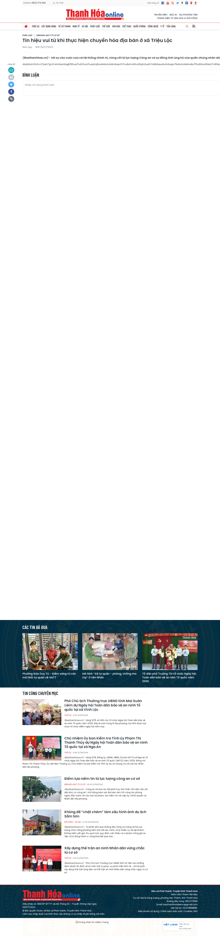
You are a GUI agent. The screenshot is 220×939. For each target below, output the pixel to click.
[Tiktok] (182, 3)
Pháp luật (95, 26)
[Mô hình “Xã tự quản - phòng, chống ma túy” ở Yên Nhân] (110, 651)
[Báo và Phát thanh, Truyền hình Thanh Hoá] (95, 14)
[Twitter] (177, 3)
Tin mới (59, 2)
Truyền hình (160, 14)
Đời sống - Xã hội (72, 822)
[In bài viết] (11, 77)
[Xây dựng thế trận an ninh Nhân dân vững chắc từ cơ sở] (41, 858)
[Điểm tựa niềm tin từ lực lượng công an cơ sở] (41, 789)
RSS (196, 911)
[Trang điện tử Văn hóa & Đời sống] (186, 3)
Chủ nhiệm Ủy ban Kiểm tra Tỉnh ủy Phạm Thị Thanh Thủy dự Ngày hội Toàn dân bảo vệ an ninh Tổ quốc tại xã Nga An (106, 742)
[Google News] (172, 3)
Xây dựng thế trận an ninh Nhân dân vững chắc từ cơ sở (104, 850)
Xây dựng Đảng (48, 26)
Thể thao (126, 26)
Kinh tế (76, 26)
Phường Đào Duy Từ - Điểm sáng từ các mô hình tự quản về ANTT (49, 675)
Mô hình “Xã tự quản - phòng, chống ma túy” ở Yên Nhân (109, 675)
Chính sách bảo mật (171, 911)
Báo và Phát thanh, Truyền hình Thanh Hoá (51, 895)
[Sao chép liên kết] (11, 99)
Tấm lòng (171, 26)
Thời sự (35, 26)
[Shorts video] (195, 3)
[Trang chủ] (26, 26)
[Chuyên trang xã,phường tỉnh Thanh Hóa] (191, 3)
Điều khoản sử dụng (148, 911)
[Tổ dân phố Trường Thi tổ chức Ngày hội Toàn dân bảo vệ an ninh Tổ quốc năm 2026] (170, 651)
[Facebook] (162, 3)
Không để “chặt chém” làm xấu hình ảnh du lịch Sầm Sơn (105, 814)
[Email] (11, 70)
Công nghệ (153, 26)
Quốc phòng (139, 26)
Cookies (188, 911)
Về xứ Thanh (64, 26)
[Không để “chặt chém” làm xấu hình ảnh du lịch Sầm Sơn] (41, 822)
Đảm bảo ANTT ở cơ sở (47, 35)
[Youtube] (167, 3)
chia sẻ (11, 64)
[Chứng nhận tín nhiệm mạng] (92, 922)
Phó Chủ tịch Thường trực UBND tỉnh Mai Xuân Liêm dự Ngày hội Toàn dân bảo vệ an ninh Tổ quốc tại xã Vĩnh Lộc (103, 705)
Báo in (173, 14)
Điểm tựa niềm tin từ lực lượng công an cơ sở (102, 779)
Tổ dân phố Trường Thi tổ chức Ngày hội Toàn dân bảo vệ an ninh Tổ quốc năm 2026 (169, 677)
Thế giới (106, 26)
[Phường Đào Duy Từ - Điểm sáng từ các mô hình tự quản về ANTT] (50, 651)
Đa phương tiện (188, 14)
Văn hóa (116, 26)
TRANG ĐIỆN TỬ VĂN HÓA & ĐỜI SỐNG (177, 18)
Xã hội (85, 26)
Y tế (162, 26)
